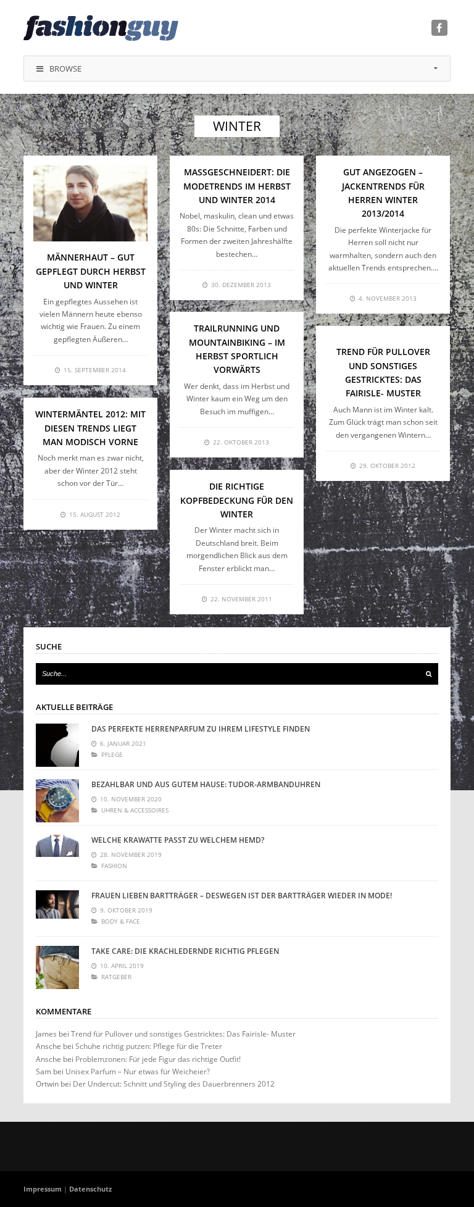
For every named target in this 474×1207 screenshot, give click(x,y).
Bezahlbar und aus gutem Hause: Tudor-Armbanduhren (205, 784)
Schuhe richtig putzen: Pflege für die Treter (148, 1046)
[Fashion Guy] (100, 28)
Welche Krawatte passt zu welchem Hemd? (177, 840)
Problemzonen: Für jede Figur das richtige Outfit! (158, 1059)
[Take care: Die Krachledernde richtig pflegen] (57, 967)
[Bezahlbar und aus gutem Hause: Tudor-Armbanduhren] (57, 800)
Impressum (42, 1188)
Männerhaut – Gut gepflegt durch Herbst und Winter (91, 271)
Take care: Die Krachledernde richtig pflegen (185, 951)
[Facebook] (439, 28)
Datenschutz (90, 1188)
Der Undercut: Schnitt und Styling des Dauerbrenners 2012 (174, 1084)
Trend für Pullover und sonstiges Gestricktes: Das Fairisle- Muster (183, 1034)
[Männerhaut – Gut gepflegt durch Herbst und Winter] (90, 203)
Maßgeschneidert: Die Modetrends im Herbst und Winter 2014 (237, 186)
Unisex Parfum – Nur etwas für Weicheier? (137, 1071)
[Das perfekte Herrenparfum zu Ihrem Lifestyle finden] (57, 745)
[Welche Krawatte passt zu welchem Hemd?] (57, 856)
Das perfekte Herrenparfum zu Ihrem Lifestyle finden (200, 729)
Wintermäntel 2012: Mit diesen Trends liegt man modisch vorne (90, 428)
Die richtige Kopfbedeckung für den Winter (236, 500)
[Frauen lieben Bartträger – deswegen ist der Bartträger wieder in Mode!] (57, 911)
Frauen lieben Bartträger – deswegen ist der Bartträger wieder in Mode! (241, 895)
